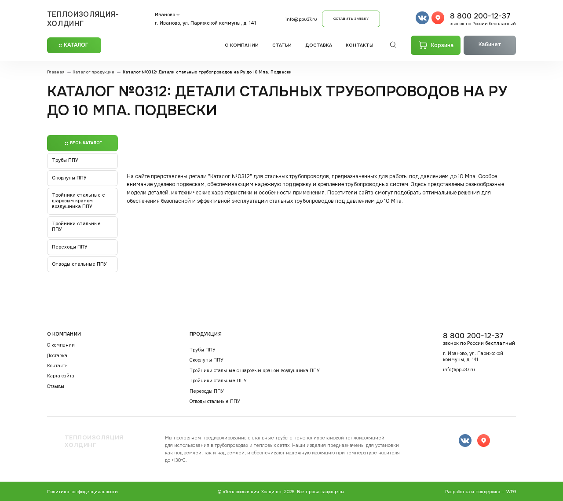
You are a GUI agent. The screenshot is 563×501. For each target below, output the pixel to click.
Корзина (442, 45)
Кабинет (490, 44)
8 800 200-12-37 (483, 18)
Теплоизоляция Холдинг (94, 441)
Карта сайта (60, 376)
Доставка (319, 45)
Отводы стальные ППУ (79, 264)
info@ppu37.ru (301, 19)
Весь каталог (86, 143)
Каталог (76, 44)
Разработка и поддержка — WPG (480, 491)
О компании (242, 45)
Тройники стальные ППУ (76, 226)
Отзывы (55, 386)
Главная (56, 72)
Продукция (206, 334)
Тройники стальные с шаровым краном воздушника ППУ (78, 200)
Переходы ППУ (70, 247)
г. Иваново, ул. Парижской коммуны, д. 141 (205, 23)
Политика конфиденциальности (82, 491)
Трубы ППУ (65, 160)
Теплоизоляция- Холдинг (83, 19)
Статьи (282, 45)
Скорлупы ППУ (69, 178)
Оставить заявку (351, 18)
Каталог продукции (93, 72)
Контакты (359, 45)
